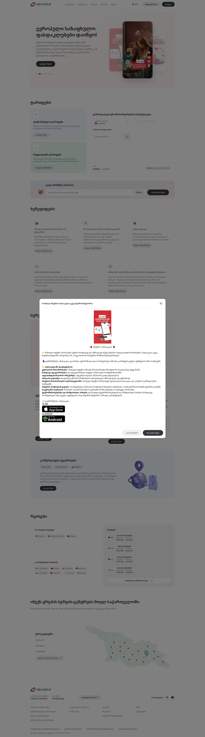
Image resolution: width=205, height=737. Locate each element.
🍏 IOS (45, 404)
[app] (102, 408)
